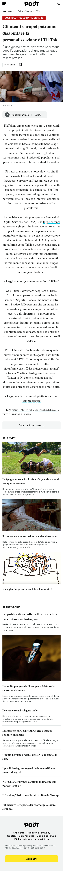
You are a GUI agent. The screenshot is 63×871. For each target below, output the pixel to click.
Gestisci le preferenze (20, 835)
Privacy (45, 832)
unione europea (21, 414)
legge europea (51, 222)
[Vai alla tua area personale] (59, 3)
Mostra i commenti (31, 425)
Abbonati (31, 858)
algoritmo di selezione (17, 185)
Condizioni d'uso (46, 835)
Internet (8, 11)
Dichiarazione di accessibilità (31, 839)
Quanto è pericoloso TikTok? (41, 281)
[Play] (7, 114)
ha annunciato (22, 125)
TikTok (6, 414)
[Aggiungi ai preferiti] (20, 64)
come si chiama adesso (38, 377)
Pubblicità (33, 832)
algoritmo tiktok (22, 410)
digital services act (46, 410)
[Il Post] (31, 3)
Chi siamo (18, 832)
